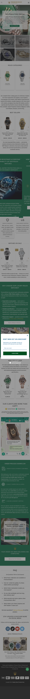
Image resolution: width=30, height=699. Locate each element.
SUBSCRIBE (15, 353)
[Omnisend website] (15, 362)
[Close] (27, 335)
